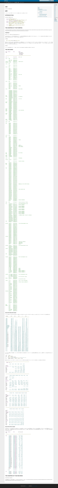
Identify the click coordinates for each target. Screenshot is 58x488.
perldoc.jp (6, 0)
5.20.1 (55, 13)
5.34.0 (55, 8)
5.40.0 (55, 6)
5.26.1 (55, 11)
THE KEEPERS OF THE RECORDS (42, 16)
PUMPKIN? (41, 11)
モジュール (12, 2)
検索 (49, 0)
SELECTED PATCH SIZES (43, 15)
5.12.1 (55, 16)
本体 (6, 2)
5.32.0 (55, 9)
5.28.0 (55, 10)
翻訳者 (18, 2)
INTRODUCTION (40, 9)
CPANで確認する (56, 4)
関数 (8, 2)
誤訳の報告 (55, 20)
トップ (5, 2)
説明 (38, 8)
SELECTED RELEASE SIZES (43, 14)
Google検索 (52, 0)
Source (55, 18)
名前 (38, 7)
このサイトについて (22, 2)
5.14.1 (55, 15)
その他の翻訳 (15, 2)
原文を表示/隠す (55, 21)
